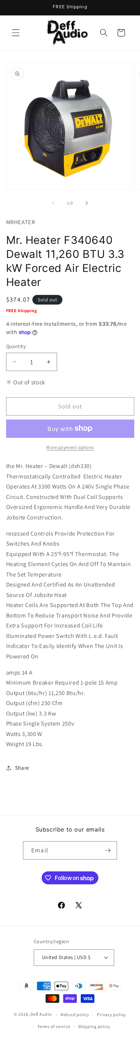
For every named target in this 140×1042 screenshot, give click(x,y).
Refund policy (75, 1014)
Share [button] (22, 767)
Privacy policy (111, 1014)
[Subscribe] (107, 850)
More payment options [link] (70, 447)
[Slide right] (86, 203)
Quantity (16, 346)
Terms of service (53, 1026)
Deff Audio (41, 1014)
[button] (15, 32)
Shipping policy (94, 1026)
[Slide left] (53, 203)
